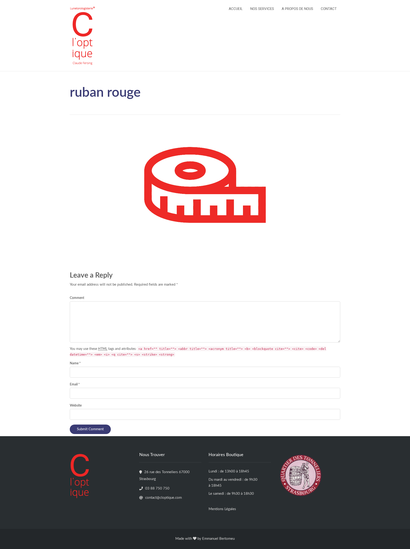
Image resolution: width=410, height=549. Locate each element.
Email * (75, 384)
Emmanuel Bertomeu (218, 538)
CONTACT (329, 9)
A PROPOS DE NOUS (297, 9)
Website (76, 405)
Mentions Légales (222, 509)
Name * (75, 363)
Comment (77, 298)
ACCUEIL (236, 9)
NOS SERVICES (262, 9)
